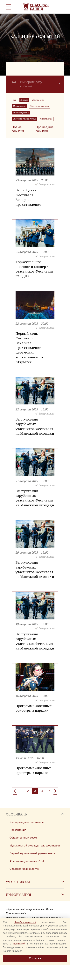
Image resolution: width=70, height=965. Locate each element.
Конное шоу (38, 100)
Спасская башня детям (24, 118)
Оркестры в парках (39, 106)
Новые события (18, 129)
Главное (24, 100)
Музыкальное (19, 106)
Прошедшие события (44, 129)
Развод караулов (21, 112)
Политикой (19, 943)
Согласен (35, 958)
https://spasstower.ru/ (25, 922)
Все (14, 100)
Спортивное (46, 118)
